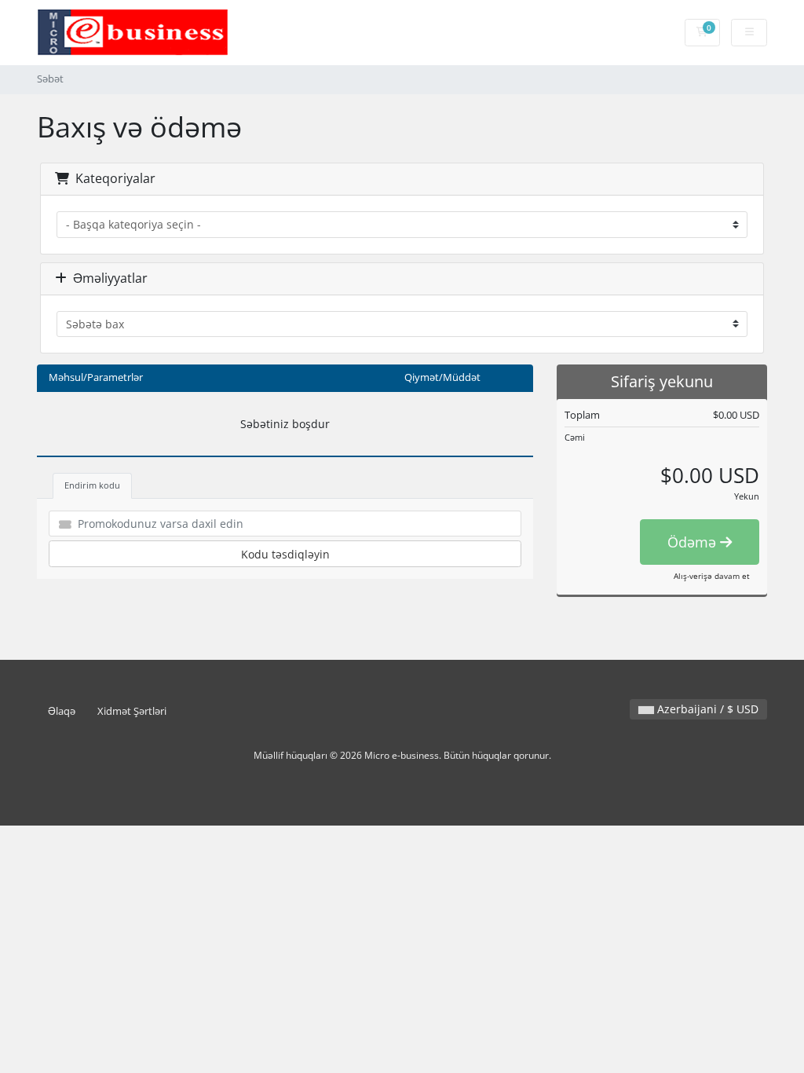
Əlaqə (61, 711)
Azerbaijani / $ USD (706, 708)
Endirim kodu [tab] (92, 485)
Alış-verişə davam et (712, 575)
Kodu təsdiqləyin (285, 554)
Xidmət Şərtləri (131, 711)
